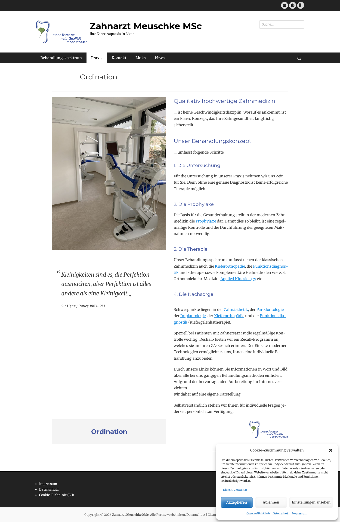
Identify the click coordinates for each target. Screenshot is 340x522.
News (160, 58)
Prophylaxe (206, 221)
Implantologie (193, 315)
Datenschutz (281, 513)
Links (141, 58)
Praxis (96, 58)
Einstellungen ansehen (311, 502)
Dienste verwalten (235, 489)
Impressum (299, 513)
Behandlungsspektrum (61, 58)
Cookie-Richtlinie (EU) (56, 495)
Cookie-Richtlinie (258, 513)
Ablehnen (271, 502)
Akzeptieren (236, 502)
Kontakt (119, 58)
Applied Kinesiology (238, 278)
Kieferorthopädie (230, 266)
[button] (330, 450)
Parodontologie (270, 309)
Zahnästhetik (236, 309)
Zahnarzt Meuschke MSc (146, 26)
